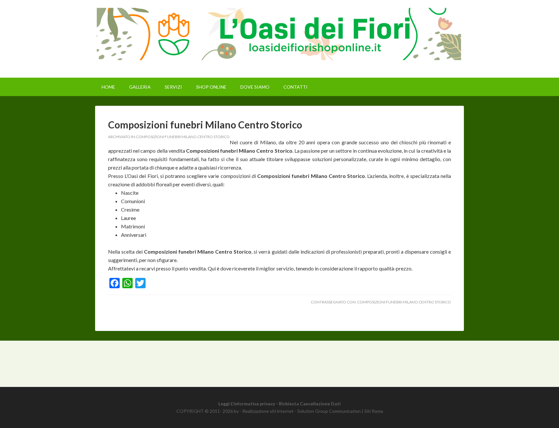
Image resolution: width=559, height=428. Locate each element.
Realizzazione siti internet (268, 411)
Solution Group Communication (329, 411)
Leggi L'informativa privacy (246, 403)
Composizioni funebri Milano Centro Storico (205, 124)
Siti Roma (373, 411)
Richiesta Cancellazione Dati (310, 403)
